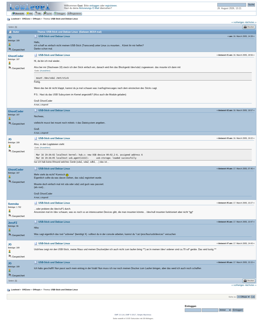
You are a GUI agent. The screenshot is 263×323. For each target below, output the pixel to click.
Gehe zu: (232, 297)
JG (10, 37)
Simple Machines (144, 315)
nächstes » (250, 22)
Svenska (13, 203)
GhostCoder (15, 55)
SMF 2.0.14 (119, 315)
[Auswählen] (45, 71)
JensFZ (12, 222)
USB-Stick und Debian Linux (54, 36)
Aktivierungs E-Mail (89, 8)
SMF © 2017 (131, 315)
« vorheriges (238, 22)
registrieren (111, 5)
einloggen (94, 5)
